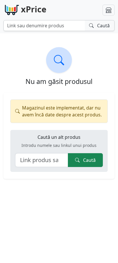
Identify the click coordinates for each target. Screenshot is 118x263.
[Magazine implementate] (109, 10)
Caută (89, 160)
